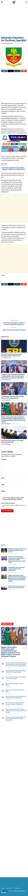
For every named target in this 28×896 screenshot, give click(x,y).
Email (3, 484)
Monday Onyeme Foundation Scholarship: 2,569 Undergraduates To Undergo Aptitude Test (16, 718)
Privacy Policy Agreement (8, 503)
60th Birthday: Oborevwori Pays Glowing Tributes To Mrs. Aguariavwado (16, 569)
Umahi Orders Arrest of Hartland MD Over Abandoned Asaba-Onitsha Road (16, 697)
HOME (2, 888)
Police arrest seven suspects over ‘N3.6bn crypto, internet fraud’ (16, 586)
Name (3, 478)
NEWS (3, 351)
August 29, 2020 (19, 43)
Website (3, 491)
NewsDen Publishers (8, 43)
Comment (4, 459)
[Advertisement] (14, 20)
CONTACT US (17, 888)
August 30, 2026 (15, 357)
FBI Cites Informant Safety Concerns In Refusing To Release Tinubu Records (17, 550)
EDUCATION (5, 413)
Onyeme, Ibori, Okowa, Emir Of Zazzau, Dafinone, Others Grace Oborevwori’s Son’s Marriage (16, 710)
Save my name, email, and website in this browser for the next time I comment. (13, 498)
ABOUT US (9, 888)
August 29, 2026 (15, 379)
